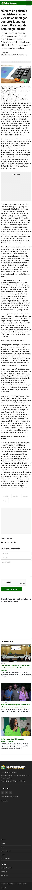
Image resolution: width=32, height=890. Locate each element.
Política (25, 496)
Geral (2, 847)
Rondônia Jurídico (5, 858)
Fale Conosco (4, 875)
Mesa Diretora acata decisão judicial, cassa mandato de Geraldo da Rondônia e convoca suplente (16, 668)
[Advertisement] (16, 520)
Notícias (15, 496)
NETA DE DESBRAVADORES (6, 737)
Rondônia (5, 496)
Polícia (2, 854)
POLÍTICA (3, 663)
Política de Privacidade (6, 868)
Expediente (4, 871)
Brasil (4, 501)
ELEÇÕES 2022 (4, 702)
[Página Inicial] (9, 3)
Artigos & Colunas (5, 851)
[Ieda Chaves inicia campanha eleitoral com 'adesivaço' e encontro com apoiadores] (16, 692)
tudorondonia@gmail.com (11, 796)
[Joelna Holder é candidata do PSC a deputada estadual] (16, 726)
